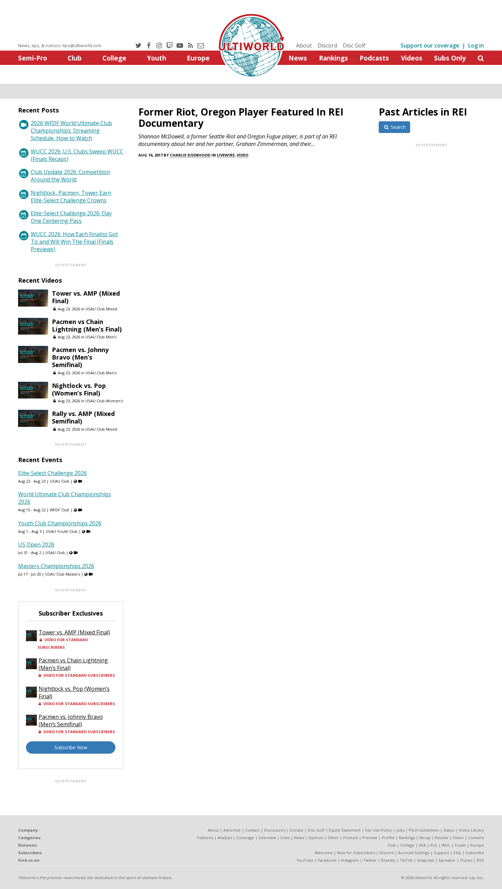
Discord (327, 45)
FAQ (457, 852)
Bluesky (388, 860)
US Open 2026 (36, 544)
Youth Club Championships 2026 (59, 523)
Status (449, 830)
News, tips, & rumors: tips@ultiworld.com (59, 45)
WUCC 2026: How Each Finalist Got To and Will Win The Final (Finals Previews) (74, 241)
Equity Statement (345, 830)
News (298, 58)
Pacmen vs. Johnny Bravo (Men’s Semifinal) (80, 357)
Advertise (232, 830)
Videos (411, 58)
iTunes (466, 860)
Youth (156, 58)
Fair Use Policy (378, 830)
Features (205, 837)
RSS (480, 860)
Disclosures (274, 830)
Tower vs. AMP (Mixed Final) (86, 297)
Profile (388, 837)
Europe (198, 58)
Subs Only (450, 58)
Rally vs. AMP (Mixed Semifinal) (83, 417)
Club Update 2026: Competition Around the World (70, 175)
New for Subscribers (356, 852)
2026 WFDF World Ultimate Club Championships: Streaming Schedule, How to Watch (71, 130)
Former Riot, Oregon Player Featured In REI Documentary (241, 117)
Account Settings (413, 852)
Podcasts (374, 58)
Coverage (245, 837)
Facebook (327, 860)
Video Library (471, 830)
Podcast (350, 837)
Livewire (226, 155)
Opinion (315, 837)
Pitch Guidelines (424, 830)
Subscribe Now (70, 747)
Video (242, 155)
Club (75, 58)
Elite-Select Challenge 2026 (52, 473)
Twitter (370, 860)
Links (285, 837)
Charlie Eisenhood (190, 155)
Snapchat (425, 860)
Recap (425, 837)
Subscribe (474, 852)
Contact (252, 830)
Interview (267, 837)
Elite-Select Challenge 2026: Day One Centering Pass (71, 217)
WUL (446, 845)
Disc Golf (354, 45)
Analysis (225, 837)
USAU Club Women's (104, 400)
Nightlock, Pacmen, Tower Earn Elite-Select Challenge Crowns (71, 196)
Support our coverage (430, 45)
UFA (422, 845)
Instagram (350, 860)
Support (441, 852)
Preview (369, 837)
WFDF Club (59, 509)
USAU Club (59, 481)
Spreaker (447, 860)
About (304, 45)
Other (333, 837)
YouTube (304, 860)
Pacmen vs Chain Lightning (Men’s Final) (87, 325)
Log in (476, 45)
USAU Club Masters (62, 574)
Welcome (324, 852)
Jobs (400, 830)
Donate (296, 830)
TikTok (406, 860)
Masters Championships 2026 (56, 566)
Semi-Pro (32, 58)
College (114, 58)
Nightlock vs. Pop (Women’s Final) (79, 389)
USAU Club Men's (100, 336)
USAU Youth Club (62, 531)
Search (397, 127)
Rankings (333, 58)
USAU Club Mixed (101, 308)
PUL (433, 845)
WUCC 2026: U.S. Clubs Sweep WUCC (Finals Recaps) (77, 155)
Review (441, 837)
